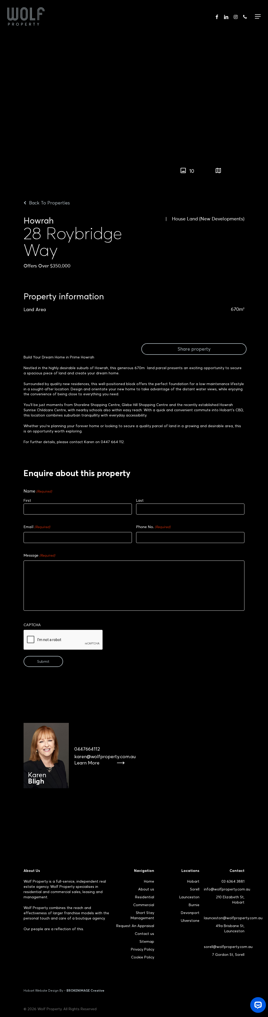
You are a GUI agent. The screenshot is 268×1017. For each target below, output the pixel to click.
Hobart (193, 881)
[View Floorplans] (218, 171)
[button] (264, 168)
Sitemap (146, 941)
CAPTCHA (32, 625)
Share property (194, 349)
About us (146, 889)
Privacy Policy (142, 949)
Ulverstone (190, 920)
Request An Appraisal (135, 925)
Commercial (143, 904)
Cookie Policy (142, 957)
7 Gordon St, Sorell (228, 954)
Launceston (189, 897)
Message (39, 555)
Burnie (194, 904)
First (27, 500)
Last (140, 500)
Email (37, 527)
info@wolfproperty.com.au (227, 889)
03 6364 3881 (232, 881)
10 (192, 171)
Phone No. (153, 527)
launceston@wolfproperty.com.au (233, 918)
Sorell (194, 889)
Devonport (190, 912)
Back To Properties (49, 203)
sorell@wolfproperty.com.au (228, 946)
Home (149, 881)
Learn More (86, 762)
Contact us (144, 933)
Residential (144, 897)
